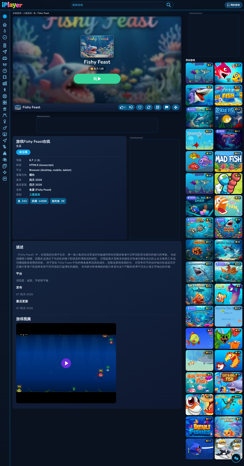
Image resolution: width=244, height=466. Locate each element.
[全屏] (176, 107)
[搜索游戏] (169, 5)
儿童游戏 (34, 194)
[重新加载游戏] (149, 107)
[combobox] (122, 5)
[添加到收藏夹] (140, 107)
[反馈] (167, 107)
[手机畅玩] (158, 107)
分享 (24, 152)
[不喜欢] (131, 107)
